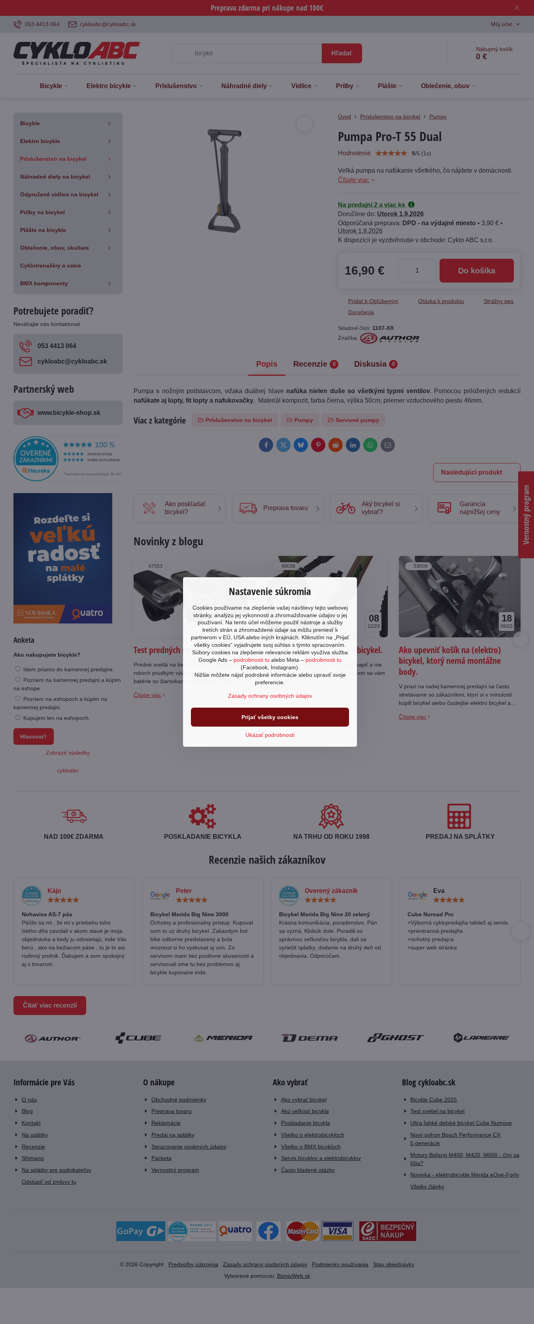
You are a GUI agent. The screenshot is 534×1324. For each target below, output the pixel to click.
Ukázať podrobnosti (269, 735)
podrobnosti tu (252, 660)
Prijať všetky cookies (270, 717)
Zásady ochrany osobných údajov (270, 696)
